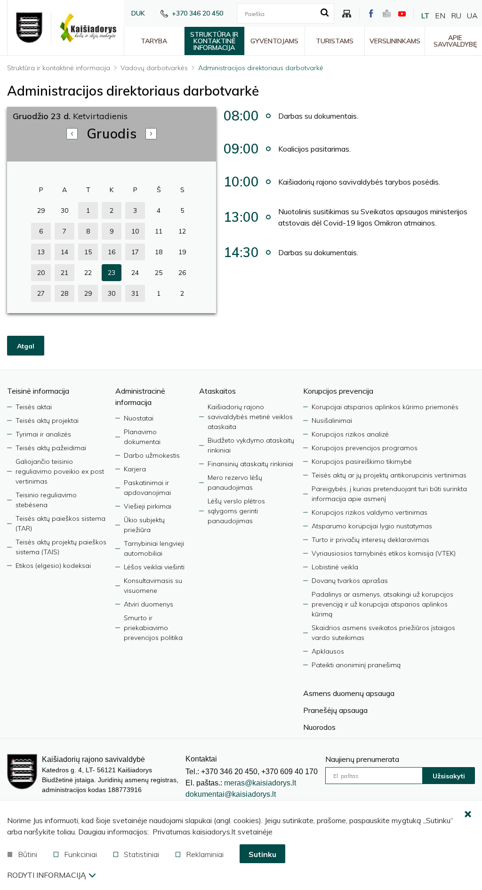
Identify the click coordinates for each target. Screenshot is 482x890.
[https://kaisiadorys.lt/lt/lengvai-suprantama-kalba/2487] (387, 13)
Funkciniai (80, 854)
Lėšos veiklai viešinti (154, 567)
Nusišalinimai (332, 420)
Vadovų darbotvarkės (154, 68)
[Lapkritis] (72, 133)
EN (440, 15)
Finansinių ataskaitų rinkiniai (250, 464)
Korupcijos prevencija (338, 391)
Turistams (334, 41)
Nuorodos (319, 727)
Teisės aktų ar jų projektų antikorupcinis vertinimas (389, 475)
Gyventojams (274, 41)
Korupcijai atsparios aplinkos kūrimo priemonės (385, 407)
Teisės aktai (34, 407)
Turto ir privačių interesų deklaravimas (370, 539)
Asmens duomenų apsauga (348, 693)
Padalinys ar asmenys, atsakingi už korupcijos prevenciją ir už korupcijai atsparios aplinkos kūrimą (382, 604)
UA (472, 15)
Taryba (154, 41)
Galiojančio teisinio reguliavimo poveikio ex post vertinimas (60, 471)
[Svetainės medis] (347, 13)
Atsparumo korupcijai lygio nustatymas (372, 526)
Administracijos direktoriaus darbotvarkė (260, 68)
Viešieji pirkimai (147, 506)
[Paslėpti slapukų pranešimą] (468, 815)
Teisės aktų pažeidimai (51, 448)
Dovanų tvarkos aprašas (350, 580)
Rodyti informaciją (46, 875)
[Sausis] (151, 133)
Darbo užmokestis (152, 455)
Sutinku (262, 854)
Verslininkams (395, 41)
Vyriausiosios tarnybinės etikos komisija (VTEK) (384, 553)
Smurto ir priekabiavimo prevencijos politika (153, 628)
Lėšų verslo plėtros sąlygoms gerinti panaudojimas (236, 511)
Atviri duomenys (148, 604)
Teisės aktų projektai (47, 420)
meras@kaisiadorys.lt (260, 783)
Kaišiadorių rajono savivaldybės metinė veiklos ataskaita (250, 417)
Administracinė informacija (140, 396)
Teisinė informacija (38, 391)
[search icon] (325, 13)
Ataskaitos (217, 391)
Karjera (135, 469)
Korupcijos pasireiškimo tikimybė (362, 461)
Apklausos (328, 651)
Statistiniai (141, 854)
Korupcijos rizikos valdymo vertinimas (369, 512)
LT (425, 15)
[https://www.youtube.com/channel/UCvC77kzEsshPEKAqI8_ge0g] (402, 13)
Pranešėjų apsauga (335, 710)
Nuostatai (138, 418)
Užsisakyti (449, 776)
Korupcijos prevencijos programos (365, 448)
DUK (138, 13)
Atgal (25, 346)
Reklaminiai (205, 854)
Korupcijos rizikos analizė (350, 434)
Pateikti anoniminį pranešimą (356, 665)
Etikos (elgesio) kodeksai (53, 565)
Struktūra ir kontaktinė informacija (214, 41)
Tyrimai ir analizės (43, 434)
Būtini (27, 854)
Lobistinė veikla (335, 567)
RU (456, 15)
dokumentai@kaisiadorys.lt (230, 794)
